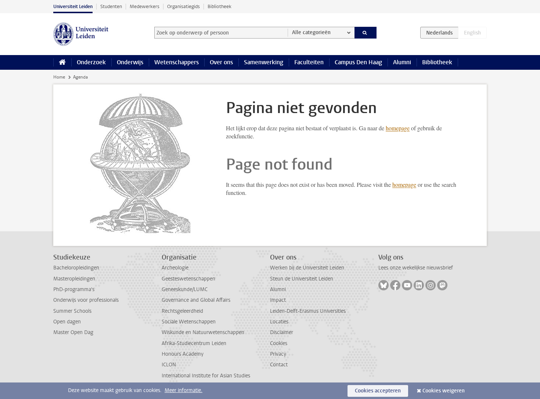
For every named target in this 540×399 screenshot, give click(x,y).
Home (59, 77)
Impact (278, 300)
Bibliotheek (219, 6)
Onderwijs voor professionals (86, 300)
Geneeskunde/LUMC (185, 289)
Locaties (279, 321)
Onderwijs (130, 62)
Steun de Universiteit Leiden (301, 278)
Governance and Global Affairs (196, 300)
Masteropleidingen (74, 278)
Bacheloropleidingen (76, 267)
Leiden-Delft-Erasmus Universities (308, 311)
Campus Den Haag (358, 62)
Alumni (402, 62)
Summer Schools (72, 311)
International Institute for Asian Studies (206, 375)
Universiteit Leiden (73, 6)
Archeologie (175, 267)
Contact (279, 364)
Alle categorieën (311, 32)
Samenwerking (263, 62)
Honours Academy (183, 354)
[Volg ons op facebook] (395, 285)
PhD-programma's (73, 289)
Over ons (221, 62)
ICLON (169, 364)
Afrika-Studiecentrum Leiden (194, 343)
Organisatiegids (183, 6)
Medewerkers (144, 6)
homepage (398, 128)
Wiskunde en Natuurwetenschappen (203, 332)
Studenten (111, 6)
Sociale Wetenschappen (189, 321)
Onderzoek (91, 62)
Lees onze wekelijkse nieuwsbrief (415, 267)
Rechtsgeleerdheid (182, 311)
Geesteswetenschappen (188, 278)
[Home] (62, 62)
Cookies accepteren (378, 390)
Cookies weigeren (443, 390)
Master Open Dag (73, 332)
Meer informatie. (183, 390)
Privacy (278, 354)
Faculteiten (309, 62)
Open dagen (67, 321)
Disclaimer (281, 332)
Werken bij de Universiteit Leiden (307, 267)
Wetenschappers (176, 62)
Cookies (278, 343)
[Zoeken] (365, 33)
